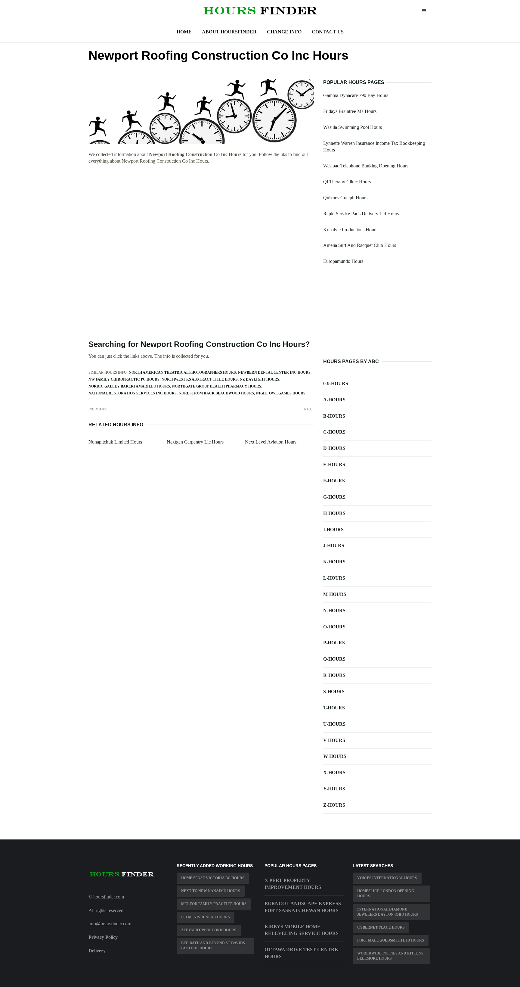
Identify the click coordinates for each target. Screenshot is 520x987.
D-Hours (334, 448)
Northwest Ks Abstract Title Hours (200, 379)
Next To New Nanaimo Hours (210, 891)
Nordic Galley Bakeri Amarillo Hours (129, 386)
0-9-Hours (335, 383)
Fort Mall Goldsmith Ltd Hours (390, 940)
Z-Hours (334, 805)
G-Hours (334, 497)
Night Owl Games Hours (280, 393)
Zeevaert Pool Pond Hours (208, 930)
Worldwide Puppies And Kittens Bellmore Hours (390, 956)
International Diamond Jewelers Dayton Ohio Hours (387, 912)
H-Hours (334, 513)
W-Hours (334, 756)
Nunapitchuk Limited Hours (115, 441)
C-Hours (334, 431)
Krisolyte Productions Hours (350, 229)
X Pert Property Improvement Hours (293, 884)
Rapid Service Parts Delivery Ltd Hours (361, 213)
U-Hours (334, 724)
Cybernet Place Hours (381, 927)
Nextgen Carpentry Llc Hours (195, 441)
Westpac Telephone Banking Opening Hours (365, 165)
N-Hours (334, 610)
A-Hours (334, 399)
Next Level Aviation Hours (270, 441)
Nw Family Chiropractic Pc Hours (123, 379)
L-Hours (334, 578)
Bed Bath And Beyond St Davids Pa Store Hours (213, 945)
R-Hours (334, 675)
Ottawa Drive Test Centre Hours (301, 953)
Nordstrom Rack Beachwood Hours (216, 393)
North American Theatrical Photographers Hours (182, 372)
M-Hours (334, 594)
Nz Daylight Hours (259, 379)
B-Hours (334, 416)
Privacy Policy (103, 937)
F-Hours (334, 480)
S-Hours (334, 691)
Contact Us (328, 31)
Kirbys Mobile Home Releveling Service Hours (302, 930)
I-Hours (333, 529)
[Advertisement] (201, 213)
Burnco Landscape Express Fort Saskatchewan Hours (303, 907)
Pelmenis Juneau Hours (205, 917)
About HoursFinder (229, 31)
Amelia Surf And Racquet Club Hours (359, 245)
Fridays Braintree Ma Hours (349, 111)
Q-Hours (334, 659)
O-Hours (334, 626)
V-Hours (334, 740)
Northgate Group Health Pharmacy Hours (216, 386)
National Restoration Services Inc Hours (132, 393)
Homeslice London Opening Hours (385, 893)
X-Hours (334, 772)
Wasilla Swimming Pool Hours (352, 127)
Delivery (97, 950)
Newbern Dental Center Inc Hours (274, 372)
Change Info (284, 31)
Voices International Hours (387, 878)
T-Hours (334, 707)
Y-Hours (334, 788)
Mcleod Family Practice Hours (213, 904)
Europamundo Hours (343, 261)
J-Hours (333, 545)
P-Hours (334, 642)
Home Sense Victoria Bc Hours (212, 878)
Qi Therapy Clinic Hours (347, 181)
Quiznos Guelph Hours (345, 197)
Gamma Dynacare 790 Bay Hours (355, 95)
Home (184, 31)
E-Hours (334, 464)
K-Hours (334, 561)
